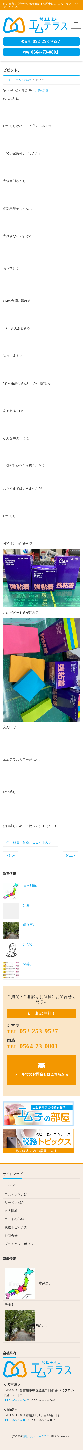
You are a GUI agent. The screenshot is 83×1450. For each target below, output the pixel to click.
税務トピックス (16, 1227)
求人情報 (11, 1211)
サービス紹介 (14, 1202)
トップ (9, 1186)
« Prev (10, 855)
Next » (70, 855)
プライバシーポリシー (21, 1244)
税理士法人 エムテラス (35, 1436)
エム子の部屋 (40, 90)
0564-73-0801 (40, 52)
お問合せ (11, 1235)
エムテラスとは (16, 1194)
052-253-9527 (40, 41)
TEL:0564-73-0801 (15, 1420)
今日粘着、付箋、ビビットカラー (30, 842)
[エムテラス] (35, 24)
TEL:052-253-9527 (15, 1400)
